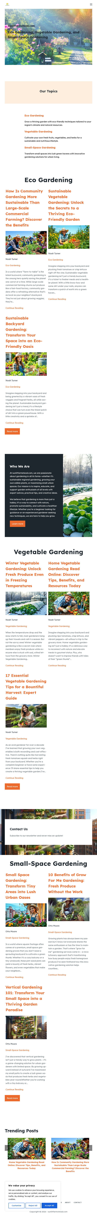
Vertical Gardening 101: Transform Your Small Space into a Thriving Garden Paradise (25, 998)
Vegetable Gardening (38, 131)
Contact (78, 1202)
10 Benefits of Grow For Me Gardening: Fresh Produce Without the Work (67, 883)
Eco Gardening (34, 115)
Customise (16, 1205)
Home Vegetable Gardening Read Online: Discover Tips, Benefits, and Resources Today (66, 574)
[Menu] (91, 4)
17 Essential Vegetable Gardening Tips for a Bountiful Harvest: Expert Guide (26, 687)
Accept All (49, 1205)
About (67, 1202)
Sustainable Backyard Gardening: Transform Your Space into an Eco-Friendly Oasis (24, 332)
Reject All (33, 1205)
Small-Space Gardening (40, 147)
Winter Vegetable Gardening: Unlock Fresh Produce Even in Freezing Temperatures (25, 574)
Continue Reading (14, 308)
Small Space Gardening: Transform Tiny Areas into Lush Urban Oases (21, 886)
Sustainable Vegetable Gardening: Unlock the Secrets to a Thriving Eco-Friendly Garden (66, 205)
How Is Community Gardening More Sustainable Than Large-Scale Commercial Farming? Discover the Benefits (24, 208)
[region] (33, 1196)
